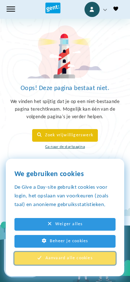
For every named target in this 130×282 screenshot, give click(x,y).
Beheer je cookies (69, 241)
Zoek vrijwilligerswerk (69, 135)
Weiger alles (69, 224)
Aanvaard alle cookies (69, 258)
